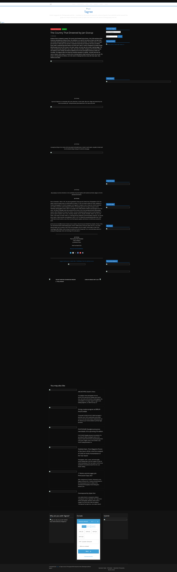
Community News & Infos (56, 29)
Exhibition (64, 29)
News (87, 4)
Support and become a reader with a (68, 261)
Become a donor (111, 569)
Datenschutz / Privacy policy (119, 568)
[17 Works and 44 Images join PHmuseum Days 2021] (63, 471)
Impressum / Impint (102, 568)
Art (91, 4)
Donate (95, 4)
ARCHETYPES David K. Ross (86, 392)
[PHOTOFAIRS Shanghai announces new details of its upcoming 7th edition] (63, 427)
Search (106, 4)
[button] (70, 253)
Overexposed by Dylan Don (86, 493)
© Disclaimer (109, 568)
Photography (81, 4)
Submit (101, 4)
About (73, 4)
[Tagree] (50, 4)
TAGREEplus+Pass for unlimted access (85, 261)
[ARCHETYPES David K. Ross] (63, 390)
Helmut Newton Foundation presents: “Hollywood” (66, 280)
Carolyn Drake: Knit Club (92, 279)
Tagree (88, 12)
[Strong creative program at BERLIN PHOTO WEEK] (63, 407)
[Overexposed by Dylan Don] (63, 491)
